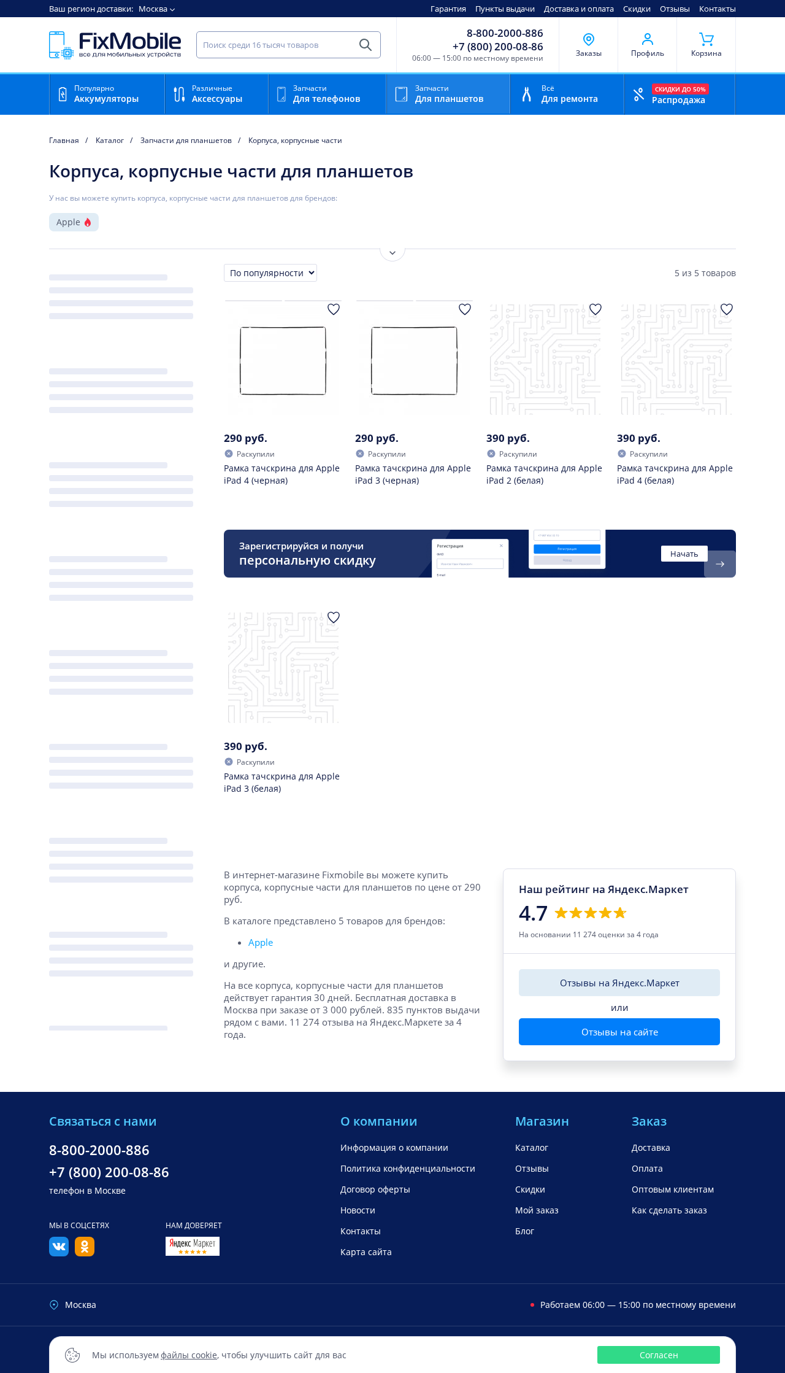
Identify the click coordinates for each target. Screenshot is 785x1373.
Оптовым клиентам (673, 1189)
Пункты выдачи (505, 8)
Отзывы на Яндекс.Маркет (620, 983)
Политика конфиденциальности (407, 1168)
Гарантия (448, 8)
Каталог (531, 1147)
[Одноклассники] (84, 1253)
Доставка (651, 1147)
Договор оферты (375, 1189)
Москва (153, 8)
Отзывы (675, 8)
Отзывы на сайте (619, 1032)
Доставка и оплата (579, 8)
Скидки (637, 8)
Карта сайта (366, 1252)
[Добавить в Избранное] (333, 309)
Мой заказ (537, 1210)
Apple (68, 222)
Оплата (647, 1168)
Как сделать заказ (669, 1210)
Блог (524, 1231)
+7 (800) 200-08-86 (498, 46)
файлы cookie (189, 1355)
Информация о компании (394, 1147)
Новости (357, 1210)
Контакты (717, 8)
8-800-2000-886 (505, 33)
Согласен (659, 1355)
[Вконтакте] (59, 1253)
